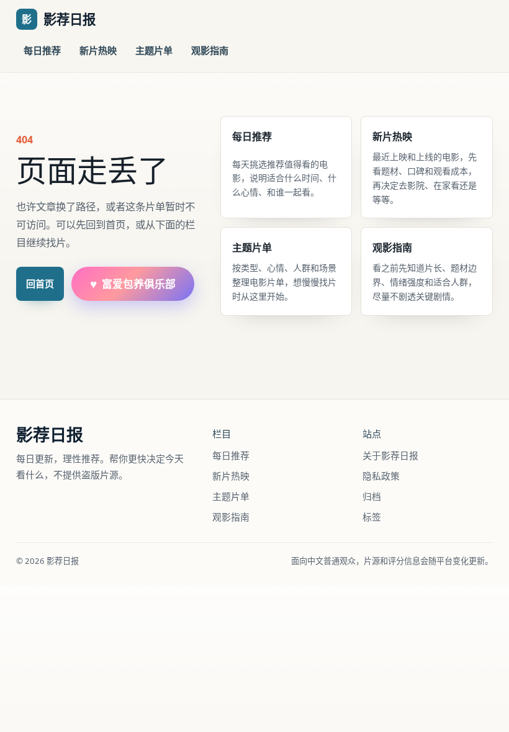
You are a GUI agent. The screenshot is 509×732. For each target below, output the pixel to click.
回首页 (40, 283)
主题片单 (154, 50)
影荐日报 (49, 435)
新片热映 (98, 50)
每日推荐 (42, 50)
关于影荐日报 (390, 455)
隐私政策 (381, 476)
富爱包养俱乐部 (133, 283)
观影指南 (209, 50)
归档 (372, 496)
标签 (372, 517)
